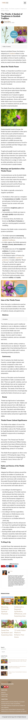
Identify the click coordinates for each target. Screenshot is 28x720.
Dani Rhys (7, 21)
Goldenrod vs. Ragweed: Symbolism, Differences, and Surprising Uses (20, 611)
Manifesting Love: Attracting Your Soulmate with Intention (14, 711)
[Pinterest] (7, 687)
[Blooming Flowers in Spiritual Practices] (7, 597)
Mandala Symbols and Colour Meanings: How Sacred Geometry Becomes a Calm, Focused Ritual (17, 661)
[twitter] (2, 687)
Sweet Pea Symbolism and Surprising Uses (7, 632)
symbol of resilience (8, 240)
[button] (25, 3)
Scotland (12, 53)
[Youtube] (5, 687)
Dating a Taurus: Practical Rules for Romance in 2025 (12, 709)
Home (2, 8)
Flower (6, 8)
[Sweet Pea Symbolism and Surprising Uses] (7, 620)
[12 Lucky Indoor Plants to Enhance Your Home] (20, 620)
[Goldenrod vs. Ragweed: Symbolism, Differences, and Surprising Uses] (20, 597)
